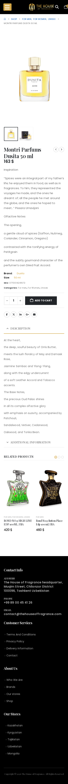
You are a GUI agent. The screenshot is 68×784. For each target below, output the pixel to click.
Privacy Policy (15, 641)
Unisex (44, 287)
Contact (12, 655)
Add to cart (43, 300)
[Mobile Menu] (7, 7)
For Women (34, 287)
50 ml (17, 277)
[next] (61, 149)
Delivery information (19, 648)
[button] (8, 78)
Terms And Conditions (21, 634)
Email (34, 314)
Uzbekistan (15, 746)
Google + (27, 314)
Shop (9, 701)
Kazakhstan (15, 725)
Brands (10, 687)
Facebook (7, 314)
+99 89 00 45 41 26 (18, 602)
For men (22, 287)
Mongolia (13, 753)
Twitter (14, 314)
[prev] (56, 149)
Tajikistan (14, 739)
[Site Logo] (41, 7)
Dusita (20, 273)
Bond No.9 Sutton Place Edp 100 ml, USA (49, 522)
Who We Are (14, 680)
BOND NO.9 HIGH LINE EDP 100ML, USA (18, 522)
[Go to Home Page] (5, 19)
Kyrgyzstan (15, 732)
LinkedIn (21, 314)
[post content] (18, 488)
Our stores (13, 694)
